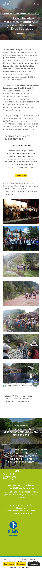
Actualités (8, 13)
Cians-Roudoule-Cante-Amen (26, 13)
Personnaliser (34, 564)
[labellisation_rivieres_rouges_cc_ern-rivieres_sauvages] (21, 211)
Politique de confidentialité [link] (19, 567)
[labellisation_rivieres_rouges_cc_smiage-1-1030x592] (21, 238)
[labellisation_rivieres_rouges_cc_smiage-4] (21, 346)
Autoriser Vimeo (21, 175)
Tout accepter (9, 564)
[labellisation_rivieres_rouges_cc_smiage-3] (21, 265)
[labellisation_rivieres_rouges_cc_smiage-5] (21, 320)
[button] (38, 4)
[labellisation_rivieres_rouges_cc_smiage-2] (21, 293)
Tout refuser (21, 564)
